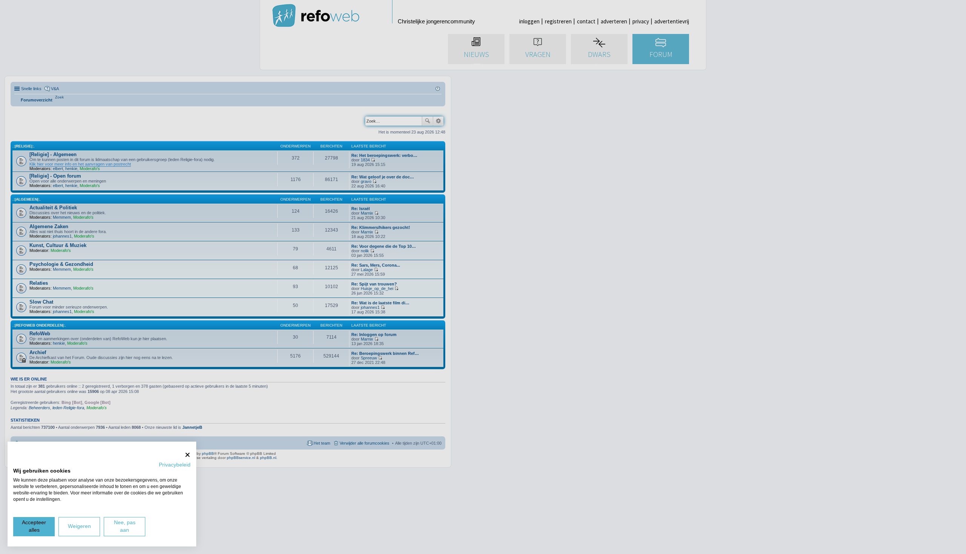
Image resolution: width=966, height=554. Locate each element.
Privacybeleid (175, 465)
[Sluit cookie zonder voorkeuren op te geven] (188, 454)
